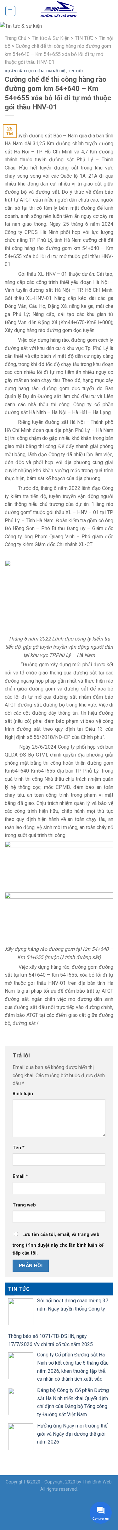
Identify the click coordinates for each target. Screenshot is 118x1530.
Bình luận (23, 1093)
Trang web (24, 1205)
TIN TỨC (75, 71)
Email (20, 1176)
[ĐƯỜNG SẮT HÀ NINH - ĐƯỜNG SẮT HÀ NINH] (59, 11)
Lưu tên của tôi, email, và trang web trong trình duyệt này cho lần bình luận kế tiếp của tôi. (58, 1244)
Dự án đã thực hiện (24, 71)
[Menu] (10, 11)
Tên (19, 1147)
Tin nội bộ (56, 71)
